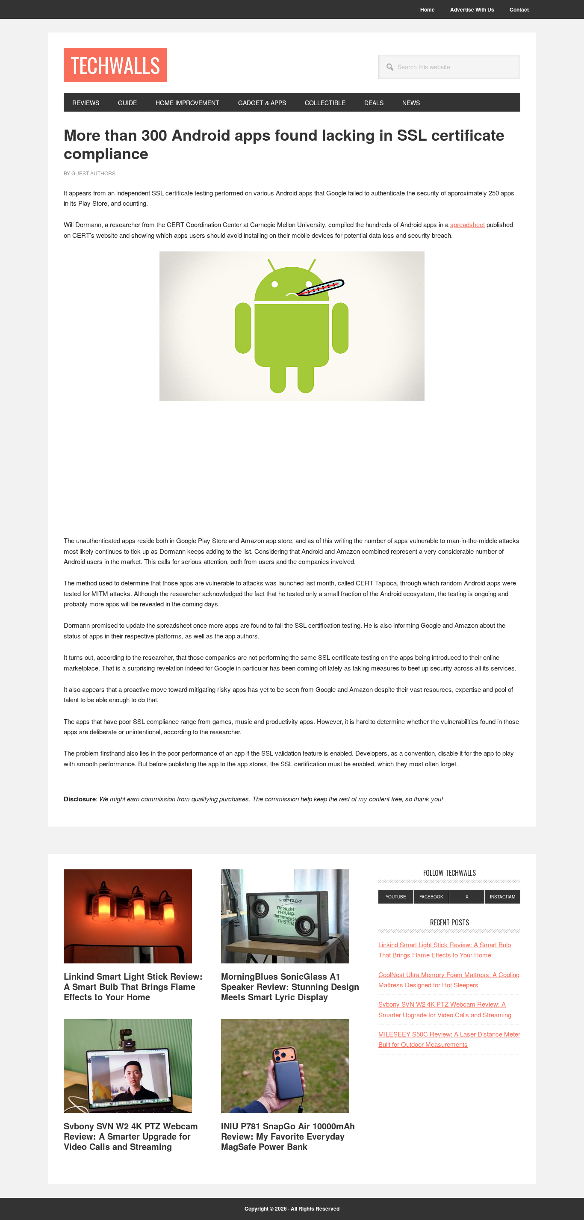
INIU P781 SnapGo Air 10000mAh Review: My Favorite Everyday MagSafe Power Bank (288, 1136)
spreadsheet (467, 224)
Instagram (502, 897)
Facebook (431, 897)
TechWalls (115, 65)
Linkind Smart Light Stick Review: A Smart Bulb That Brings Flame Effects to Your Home (133, 986)
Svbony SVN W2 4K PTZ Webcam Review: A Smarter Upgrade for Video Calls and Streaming (131, 1136)
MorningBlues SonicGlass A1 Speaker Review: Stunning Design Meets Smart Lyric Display (290, 986)
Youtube (396, 897)
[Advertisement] (292, 472)
